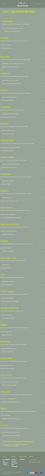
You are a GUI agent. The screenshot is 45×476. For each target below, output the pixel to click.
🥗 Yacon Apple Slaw (22, 415)
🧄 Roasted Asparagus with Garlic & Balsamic (22, 28)
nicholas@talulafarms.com (20, 444)
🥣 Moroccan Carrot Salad (22, 100)
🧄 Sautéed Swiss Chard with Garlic (22, 382)
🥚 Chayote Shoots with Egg (22, 150)
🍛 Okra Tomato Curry (22, 268)
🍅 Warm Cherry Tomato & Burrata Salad (22, 164)
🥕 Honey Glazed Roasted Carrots (22, 97)
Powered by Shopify (6, 473)
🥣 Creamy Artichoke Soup (22, 234)
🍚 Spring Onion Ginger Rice (22, 368)
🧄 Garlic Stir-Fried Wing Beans (22, 398)
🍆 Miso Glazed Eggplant (22, 197)
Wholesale (14, 466)
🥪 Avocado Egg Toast (22, 48)
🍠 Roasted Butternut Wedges (22, 318)
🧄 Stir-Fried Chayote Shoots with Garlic (22, 147)
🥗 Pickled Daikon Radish (22, 331)
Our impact (14, 463)
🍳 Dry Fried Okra (22, 264)
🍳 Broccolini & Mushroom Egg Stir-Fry (22, 67)
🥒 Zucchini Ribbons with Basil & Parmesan (22, 435)
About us (13, 459)
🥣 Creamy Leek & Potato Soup (22, 281)
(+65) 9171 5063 (14, 445)
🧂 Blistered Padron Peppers (22, 298)
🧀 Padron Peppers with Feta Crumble (22, 301)
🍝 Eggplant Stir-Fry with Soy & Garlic (22, 201)
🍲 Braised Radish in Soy (22, 335)
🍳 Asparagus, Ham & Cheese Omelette (22, 31)
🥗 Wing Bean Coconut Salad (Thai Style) (22, 402)
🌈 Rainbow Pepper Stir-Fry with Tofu (22, 80)
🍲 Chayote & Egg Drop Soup (22, 134)
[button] (36, 4)
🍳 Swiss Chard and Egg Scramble (22, 385)
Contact (22, 459)
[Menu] (3, 4)
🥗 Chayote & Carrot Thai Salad (22, 130)
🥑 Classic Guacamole (22, 45)
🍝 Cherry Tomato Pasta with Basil (22, 167)
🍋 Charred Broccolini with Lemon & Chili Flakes (22, 63)
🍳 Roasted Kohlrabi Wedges (22, 251)
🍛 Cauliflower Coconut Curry (22, 117)
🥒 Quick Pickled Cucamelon (22, 181)
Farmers (13, 461)
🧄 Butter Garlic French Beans (22, 214)
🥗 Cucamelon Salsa (22, 184)
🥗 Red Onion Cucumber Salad (22, 351)
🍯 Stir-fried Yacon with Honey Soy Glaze (22, 418)
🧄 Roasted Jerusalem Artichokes (22, 231)
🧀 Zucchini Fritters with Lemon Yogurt (22, 432)
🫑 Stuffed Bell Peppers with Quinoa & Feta (22, 83)
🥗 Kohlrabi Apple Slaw (22, 248)
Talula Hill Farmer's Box (10, 472)
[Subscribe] (41, 459)
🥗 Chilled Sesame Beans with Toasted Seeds (22, 217)
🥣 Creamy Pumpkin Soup (22, 315)
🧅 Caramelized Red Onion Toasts (22, 348)
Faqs (12, 464)
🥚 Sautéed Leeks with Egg (22, 284)
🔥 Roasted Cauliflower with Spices (22, 114)
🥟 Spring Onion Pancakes (22, 365)
